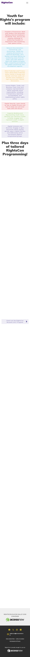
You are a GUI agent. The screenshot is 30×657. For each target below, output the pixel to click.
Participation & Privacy (15, 641)
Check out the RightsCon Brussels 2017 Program (15, 321)
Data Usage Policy (10, 638)
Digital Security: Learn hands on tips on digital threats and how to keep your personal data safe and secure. (15, 106)
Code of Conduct (20, 638)
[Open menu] (27, 2)
